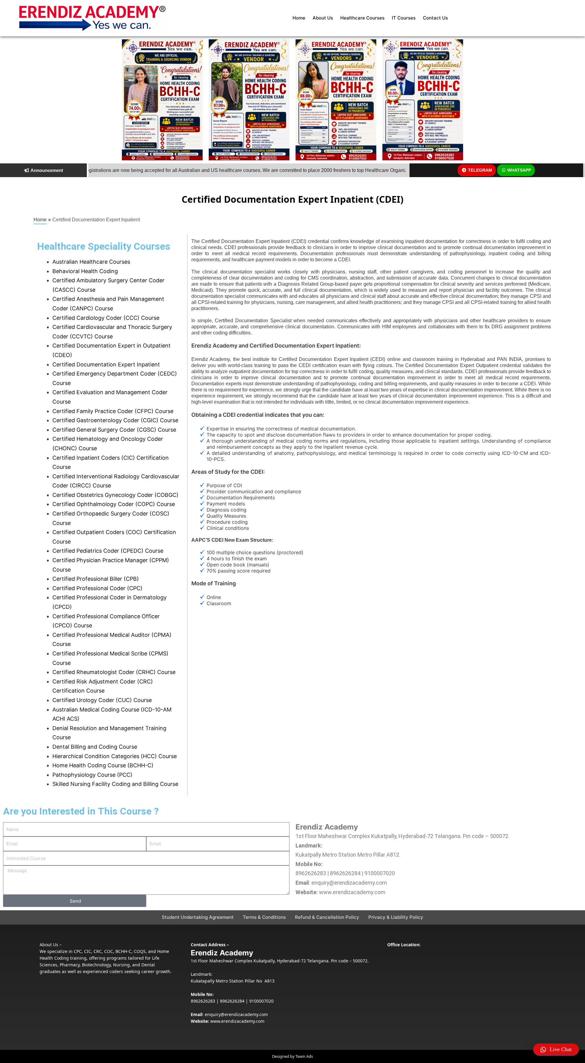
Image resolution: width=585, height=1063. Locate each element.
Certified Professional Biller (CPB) (95, 579)
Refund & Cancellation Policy (327, 917)
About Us (323, 18)
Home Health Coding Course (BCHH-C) (103, 765)
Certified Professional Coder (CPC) (97, 588)
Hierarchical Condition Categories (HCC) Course (114, 756)
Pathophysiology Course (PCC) (92, 775)
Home (298, 18)
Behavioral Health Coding (85, 271)
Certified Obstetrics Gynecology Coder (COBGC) (115, 495)
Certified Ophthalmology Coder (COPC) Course (113, 504)
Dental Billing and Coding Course (94, 747)
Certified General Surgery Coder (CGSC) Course (114, 429)
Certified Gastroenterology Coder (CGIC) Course (115, 420)
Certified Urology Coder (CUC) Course (102, 700)
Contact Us (435, 18)
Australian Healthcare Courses (91, 262)
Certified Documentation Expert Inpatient (106, 364)
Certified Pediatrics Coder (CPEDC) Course (107, 551)
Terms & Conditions (264, 917)
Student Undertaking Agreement (198, 917)
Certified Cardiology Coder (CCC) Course (105, 318)
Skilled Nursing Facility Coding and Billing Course (115, 784)
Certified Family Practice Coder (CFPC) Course (112, 411)
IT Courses (404, 18)
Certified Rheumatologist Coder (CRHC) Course (114, 672)
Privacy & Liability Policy (395, 917)
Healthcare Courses (362, 18)
